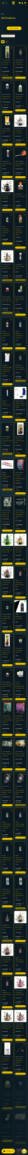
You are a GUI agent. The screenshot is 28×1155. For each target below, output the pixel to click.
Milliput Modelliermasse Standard (6, 476)
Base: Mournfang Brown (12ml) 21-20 (7, 686)
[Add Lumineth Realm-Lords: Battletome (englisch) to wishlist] (11, 704)
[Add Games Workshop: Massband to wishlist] (24, 149)
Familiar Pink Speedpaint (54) (19, 993)
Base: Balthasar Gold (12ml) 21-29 (20, 1093)
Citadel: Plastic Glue (6, 131)
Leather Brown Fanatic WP (6, 583)
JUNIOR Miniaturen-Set (6, 404)
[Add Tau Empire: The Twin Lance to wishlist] (24, 1112)
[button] (3, 3)
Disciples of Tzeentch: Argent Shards (19, 720)
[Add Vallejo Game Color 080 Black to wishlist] (24, 945)
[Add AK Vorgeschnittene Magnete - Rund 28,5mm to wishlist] (11, 774)
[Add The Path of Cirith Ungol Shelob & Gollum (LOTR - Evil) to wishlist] (24, 498)
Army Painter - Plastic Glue (6, 1059)
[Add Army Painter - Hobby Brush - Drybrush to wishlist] (24, 1044)
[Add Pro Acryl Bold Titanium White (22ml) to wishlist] (11, 602)
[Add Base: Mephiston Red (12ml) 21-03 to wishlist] (11, 285)
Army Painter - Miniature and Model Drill (6, 652)
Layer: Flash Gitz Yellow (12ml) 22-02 (7, 1094)
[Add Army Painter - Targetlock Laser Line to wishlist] (24, 424)
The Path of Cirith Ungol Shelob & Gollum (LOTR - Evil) (20, 515)
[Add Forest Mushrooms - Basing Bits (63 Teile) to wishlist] (24, 877)
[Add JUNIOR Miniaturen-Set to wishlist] (11, 389)
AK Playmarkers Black (6, 928)
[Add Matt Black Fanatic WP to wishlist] (11, 182)
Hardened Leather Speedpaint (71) (7, 1027)
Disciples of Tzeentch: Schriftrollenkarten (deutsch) (20, 477)
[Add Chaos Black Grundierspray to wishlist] (24, 48)
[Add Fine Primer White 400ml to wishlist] (24, 252)
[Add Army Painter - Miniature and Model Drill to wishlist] (11, 636)
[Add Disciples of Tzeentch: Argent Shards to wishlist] (24, 704)
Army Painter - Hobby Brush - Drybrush (19, 1060)
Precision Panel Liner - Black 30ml (20, 368)
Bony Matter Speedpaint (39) (6, 267)
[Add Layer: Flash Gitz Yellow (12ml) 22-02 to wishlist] (11, 1078)
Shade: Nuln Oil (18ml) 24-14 (6, 97)
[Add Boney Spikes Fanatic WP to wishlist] (24, 913)
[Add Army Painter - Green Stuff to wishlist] (11, 48)
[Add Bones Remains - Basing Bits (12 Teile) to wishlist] (11, 877)
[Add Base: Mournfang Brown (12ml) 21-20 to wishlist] (11, 670)
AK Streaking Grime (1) (18, 651)
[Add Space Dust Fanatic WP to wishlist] (24, 535)
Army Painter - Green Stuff (6, 63)
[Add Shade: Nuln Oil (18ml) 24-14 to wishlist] (11, 82)
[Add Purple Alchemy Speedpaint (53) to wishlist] (24, 1012)
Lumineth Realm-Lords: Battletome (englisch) (7, 720)
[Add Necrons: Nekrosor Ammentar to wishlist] (11, 739)
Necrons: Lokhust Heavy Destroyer (20, 754)
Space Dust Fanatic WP (18, 551)
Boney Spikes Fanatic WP (18, 928)
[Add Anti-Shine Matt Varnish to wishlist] (11, 1112)
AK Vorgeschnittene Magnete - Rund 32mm (19, 791)
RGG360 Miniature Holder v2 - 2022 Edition (20, 405)
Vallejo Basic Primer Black (18, 617)
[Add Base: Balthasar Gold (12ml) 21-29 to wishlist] (24, 1078)
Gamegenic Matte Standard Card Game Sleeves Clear (7, 370)
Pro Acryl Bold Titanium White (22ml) (6, 618)
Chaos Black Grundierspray (19, 63)
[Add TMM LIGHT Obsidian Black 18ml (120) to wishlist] (24, 843)
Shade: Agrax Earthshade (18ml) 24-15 (7, 440)
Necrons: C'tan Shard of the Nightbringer (6, 514)
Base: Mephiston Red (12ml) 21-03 (7, 300)
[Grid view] (2, 41)
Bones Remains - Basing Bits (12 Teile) (6, 893)
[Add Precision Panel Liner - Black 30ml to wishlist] (24, 353)
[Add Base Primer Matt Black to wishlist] (24, 285)
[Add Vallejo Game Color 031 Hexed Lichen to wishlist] (11, 978)
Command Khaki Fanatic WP (6, 960)
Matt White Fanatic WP (18, 131)
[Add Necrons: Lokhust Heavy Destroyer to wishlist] (24, 739)
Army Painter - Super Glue (19, 97)
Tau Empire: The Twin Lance (19, 1127)
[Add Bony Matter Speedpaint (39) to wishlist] (11, 252)
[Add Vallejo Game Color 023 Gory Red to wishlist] (24, 568)
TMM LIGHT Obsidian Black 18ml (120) (19, 859)
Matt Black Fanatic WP (5, 197)
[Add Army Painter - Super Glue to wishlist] (24, 82)
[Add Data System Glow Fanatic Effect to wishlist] (11, 535)
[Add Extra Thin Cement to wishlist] (24, 182)
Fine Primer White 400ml (20, 267)
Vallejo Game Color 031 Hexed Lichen (6, 994)
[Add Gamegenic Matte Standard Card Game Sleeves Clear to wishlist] (11, 353)
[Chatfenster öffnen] (24, 1151)
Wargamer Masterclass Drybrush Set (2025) (18, 231)
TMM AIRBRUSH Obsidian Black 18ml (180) (6, 826)
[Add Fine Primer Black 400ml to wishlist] (11, 149)
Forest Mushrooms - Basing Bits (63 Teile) (19, 894)
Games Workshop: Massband (20, 164)
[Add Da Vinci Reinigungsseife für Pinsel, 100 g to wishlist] (24, 670)
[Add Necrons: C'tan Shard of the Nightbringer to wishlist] (11, 498)
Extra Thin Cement (20, 196)
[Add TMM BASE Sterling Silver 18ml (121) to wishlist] (24, 319)
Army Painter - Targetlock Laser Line (19, 440)
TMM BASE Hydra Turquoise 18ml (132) (7, 859)
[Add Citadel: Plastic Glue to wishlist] (11, 116)
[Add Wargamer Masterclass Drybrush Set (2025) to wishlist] (24, 214)
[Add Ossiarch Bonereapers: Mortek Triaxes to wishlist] (11, 1147)
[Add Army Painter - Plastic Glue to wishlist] (11, 1044)
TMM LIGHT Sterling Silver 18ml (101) (6, 230)
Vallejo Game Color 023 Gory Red (19, 584)
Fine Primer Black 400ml (7, 164)
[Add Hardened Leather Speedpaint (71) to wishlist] (11, 1012)
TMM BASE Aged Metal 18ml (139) (19, 825)
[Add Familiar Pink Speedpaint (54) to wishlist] (24, 978)
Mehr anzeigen (14, 28)
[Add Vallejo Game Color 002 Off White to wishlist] (11, 319)
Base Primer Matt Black (20, 300)
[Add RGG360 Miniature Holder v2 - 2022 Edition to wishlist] (24, 389)
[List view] (6, 41)
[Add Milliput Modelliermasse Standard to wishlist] (11, 460)
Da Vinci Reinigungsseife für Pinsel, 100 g (19, 686)
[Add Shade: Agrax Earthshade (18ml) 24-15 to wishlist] (11, 424)
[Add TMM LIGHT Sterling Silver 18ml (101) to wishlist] (11, 214)
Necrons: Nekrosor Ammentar (7, 754)
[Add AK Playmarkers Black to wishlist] (11, 913)
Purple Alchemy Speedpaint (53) (19, 1027)
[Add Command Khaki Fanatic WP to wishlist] (11, 945)
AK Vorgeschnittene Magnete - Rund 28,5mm (6, 791)
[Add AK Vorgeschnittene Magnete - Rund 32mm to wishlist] (24, 774)
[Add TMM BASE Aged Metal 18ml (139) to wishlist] (24, 810)
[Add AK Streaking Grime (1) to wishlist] (24, 636)
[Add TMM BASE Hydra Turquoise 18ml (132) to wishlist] (11, 843)
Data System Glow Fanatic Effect (7, 551)
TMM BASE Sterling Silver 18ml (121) (19, 335)
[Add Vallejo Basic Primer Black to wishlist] (24, 602)
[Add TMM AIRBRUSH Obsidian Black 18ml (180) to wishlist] (11, 810)
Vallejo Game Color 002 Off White (5, 335)
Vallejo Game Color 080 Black (19, 960)
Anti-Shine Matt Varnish (6, 1127)
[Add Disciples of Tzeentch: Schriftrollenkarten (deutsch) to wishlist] (24, 460)
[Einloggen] (22, 3)
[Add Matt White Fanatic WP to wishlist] (24, 116)
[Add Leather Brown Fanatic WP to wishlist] (11, 568)
